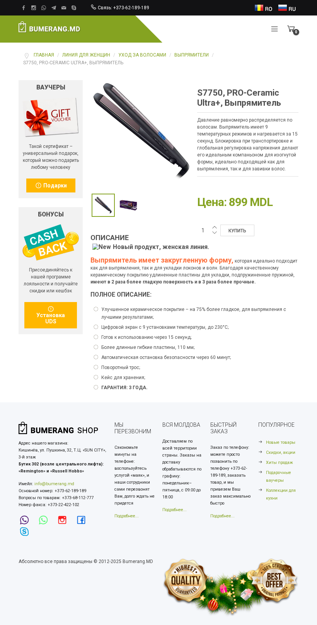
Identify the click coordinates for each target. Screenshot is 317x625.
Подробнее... (126, 516)
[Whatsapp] (45, 520)
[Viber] (27, 520)
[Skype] (27, 532)
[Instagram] (64, 520)
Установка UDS (50, 318)
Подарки (54, 185)
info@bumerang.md (54, 483)
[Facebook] (83, 520)
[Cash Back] (50, 117)
